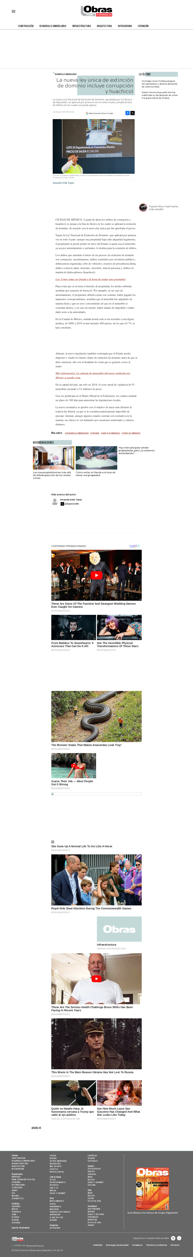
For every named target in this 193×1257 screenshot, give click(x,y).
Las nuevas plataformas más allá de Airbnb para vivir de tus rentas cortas (52, 475)
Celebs (91, 1198)
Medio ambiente (57, 1201)
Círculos (92, 1174)
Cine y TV (54, 1188)
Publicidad (97, 1245)
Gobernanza (55, 1206)
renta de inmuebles (111, 433)
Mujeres (15, 1195)
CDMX (14, 1214)
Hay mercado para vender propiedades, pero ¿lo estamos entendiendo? (137, 450)
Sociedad (16, 1222)
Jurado (91, 1225)
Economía (16, 1182)
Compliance (137, 1245)
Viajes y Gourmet (58, 1193)
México (15, 1209)
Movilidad (54, 1209)
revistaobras (173, 1238)
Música (53, 1190)
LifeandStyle (18, 1198)
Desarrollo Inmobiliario (52, 26)
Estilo (53, 1179)
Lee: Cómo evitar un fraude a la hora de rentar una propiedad (90, 279)
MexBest (92, 1206)
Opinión (15, 1220)
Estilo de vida (94, 1201)
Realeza (91, 1171)
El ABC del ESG (56, 1217)
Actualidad (55, 1228)
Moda (90, 1177)
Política (15, 1203)
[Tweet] (132, 113)
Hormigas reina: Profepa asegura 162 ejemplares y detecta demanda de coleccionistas (159, 84)
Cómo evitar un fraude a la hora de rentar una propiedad (95, 474)
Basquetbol (55, 1163)
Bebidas (91, 1211)
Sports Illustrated (20, 1227)
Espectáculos (94, 1168)
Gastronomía (94, 1209)
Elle (90, 1190)
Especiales (93, 1161)
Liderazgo (92, 1155)
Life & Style (55, 1177)
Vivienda (95, 433)
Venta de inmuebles (131, 433)
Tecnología (17, 1187)
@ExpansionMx (72, 504)
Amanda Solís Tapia (71, 499)
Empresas (16, 1177)
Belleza (91, 1179)
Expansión (143, 26)
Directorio (175, 1245)
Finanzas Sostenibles (60, 1212)
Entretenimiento (57, 1182)
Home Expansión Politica (23, 1179)
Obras (15, 1155)
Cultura (92, 1185)
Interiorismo (125, 26)
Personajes (93, 1217)
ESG (13, 1193)
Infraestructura (81, 26)
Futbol (53, 1155)
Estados (15, 1217)
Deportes (54, 1185)
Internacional (18, 1185)
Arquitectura (104, 26)
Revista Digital (57, 1172)
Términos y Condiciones (156, 1245)
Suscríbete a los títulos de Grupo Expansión (152, 1212)
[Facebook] (127, 113)
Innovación (55, 1214)
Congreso (16, 1211)
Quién (91, 1166)
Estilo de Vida (94, 1222)
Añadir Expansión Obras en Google (101, 113)
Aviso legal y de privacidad (117, 1245)
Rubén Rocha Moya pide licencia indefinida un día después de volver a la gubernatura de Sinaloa (160, 95)
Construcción (25, 26)
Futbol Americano (58, 1161)
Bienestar (92, 1219)
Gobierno (16, 1206)
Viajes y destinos (96, 1214)
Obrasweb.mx (179, 1238)
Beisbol (53, 1158)
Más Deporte (56, 1166)
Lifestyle (54, 1169)
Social (53, 1204)
